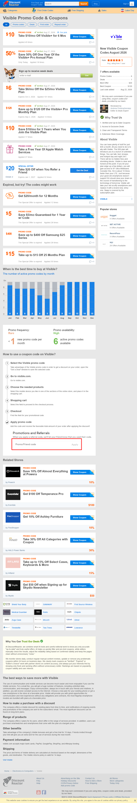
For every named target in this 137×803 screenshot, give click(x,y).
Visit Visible (7, 760)
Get (86, 75)
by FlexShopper (12, 528)
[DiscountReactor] (12, 4)
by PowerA (10, 482)
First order (44, 24)
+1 (93, 42)
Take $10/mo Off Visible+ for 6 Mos (42, 35)
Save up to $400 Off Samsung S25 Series (41, 236)
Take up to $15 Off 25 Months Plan (41, 255)
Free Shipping (78, 10)
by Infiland (10, 573)
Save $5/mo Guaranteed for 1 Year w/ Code (41, 216)
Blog (96, 4)
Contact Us (90, 778)
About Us (40, 778)
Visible (103, 199)
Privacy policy (108, 797)
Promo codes (18, 24)
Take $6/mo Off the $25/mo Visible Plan (41, 90)
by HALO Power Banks (15, 550)
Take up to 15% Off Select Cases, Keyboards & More (45, 563)
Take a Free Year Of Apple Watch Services (40, 151)
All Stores (114, 778)
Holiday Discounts (68, 781)
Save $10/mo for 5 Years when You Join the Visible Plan (42, 131)
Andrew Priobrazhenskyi (121, 108)
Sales (104, 10)
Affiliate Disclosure (122, 797)
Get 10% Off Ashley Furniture (43, 516)
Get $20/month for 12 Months (38, 196)
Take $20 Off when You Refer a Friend (39, 171)
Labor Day (129, 10)
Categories (12, 10)
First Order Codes (45, 10)
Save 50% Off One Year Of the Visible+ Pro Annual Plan (38, 56)
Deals (32, 24)
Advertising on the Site (70, 778)
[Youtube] (38, 792)
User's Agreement (94, 797)
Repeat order (60, 24)
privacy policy (122, 800)
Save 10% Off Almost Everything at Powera (45, 473)
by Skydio (10, 596)
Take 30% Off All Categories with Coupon (45, 541)
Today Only (114, 783)
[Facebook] (44, 792)
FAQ (38, 781)
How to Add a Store (93, 781)
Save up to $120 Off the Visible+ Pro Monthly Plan (43, 111)
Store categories (117, 781)
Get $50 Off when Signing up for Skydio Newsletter (45, 586)
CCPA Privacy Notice (69, 783)
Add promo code (68, 786)
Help (38, 783)
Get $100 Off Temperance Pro (43, 494)
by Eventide (11, 505)
